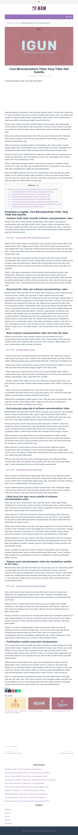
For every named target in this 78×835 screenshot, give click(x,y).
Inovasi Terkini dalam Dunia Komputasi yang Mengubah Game (27, 787)
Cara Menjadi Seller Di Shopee (13, 752)
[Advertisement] (39, 96)
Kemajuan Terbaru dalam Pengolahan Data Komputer (23, 769)
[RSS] (39, 2)
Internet (7, 813)
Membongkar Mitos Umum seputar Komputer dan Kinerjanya (26, 794)
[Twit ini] (9, 690)
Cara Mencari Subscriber (66, 752)
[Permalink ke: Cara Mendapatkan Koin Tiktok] (62, 703)
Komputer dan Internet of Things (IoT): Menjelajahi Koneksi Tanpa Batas (30, 779)
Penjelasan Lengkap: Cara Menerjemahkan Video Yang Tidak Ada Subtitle (32, 189)
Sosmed (14, 746)
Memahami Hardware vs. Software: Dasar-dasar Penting (25, 790)
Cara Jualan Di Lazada (35, 711)
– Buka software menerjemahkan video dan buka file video (29, 197)
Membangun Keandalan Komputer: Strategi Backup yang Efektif (27, 772)
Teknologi (8, 823)
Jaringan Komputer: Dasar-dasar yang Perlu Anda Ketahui (25, 797)
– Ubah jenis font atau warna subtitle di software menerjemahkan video (33, 201)
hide (37, 185)
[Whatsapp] (19, 690)
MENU (70, 17)
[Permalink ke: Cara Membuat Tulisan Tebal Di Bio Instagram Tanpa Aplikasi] (15, 703)
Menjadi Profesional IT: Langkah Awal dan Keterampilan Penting (27, 801)
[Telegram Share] (16, 690)
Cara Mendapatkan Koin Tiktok (61, 711)
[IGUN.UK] (39, 8)
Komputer (8, 809)
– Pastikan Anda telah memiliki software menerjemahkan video (30, 192)
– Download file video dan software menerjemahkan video (29, 194)
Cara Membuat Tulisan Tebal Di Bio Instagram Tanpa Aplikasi (15, 712)
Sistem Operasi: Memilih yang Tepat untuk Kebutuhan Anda (26, 776)
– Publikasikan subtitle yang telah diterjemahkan (26, 206)
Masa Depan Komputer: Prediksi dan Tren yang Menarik (24, 783)
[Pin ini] (12, 690)
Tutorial (7, 816)
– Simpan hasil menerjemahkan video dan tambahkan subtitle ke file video (34, 204)
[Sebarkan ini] (6, 690)
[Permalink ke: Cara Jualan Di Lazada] (39, 703)
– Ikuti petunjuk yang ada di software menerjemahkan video (29, 199)
